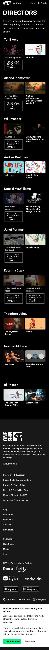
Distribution (8, 514)
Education (8, 519)
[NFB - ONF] (7, 3)
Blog (5, 509)
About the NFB (10, 464)
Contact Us (8, 539)
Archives (7, 525)
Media (6, 549)
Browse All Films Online (14, 485)
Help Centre (8, 544)
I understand (12, 641)
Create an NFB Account (14, 475)
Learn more (30, 641)
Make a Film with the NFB (15, 495)
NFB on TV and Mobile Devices (17, 563)
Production (8, 530)
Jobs (5, 554)
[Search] (26, 3)
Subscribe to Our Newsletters (17, 480)
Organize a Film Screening (15, 500)
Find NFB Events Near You (15, 490)
